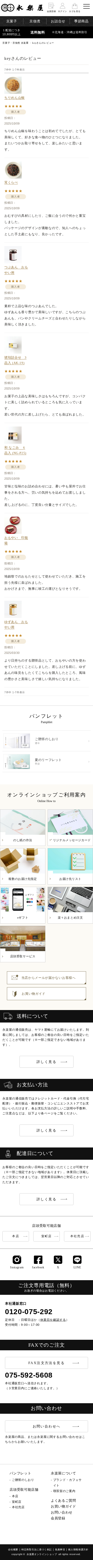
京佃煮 (34, 21)
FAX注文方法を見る (46, 1363)
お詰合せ (58, 21)
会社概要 (13, 1549)
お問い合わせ (61, 1512)
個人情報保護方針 (78, 1549)
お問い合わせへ (47, 1426)
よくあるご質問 (63, 1500)
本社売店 (77, 1236)
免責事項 (60, 1549)
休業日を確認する (53, 1319)
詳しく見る (46, 1062)
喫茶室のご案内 (64, 1491)
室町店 (46, 1236)
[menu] (86, 6)
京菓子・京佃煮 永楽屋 (15, 43)
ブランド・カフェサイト (67, 1482)
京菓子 (11, 21)
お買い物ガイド (63, 1506)
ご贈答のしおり (23, 1479)
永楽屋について (63, 1473)
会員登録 (58, 1518)
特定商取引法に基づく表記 (36, 1549)
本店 (15, 1236)
